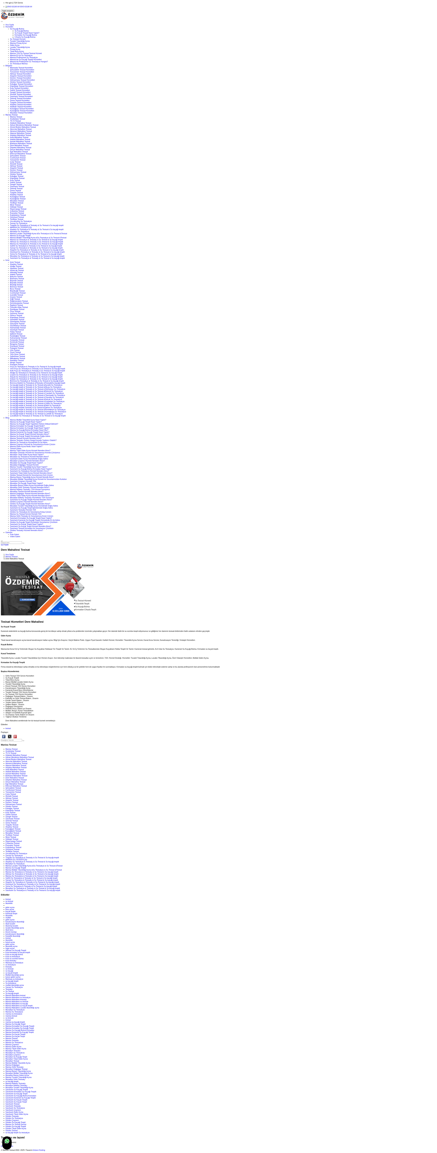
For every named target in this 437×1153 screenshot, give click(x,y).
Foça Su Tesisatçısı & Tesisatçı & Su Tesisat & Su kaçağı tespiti (35, 367)
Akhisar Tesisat (16, 166)
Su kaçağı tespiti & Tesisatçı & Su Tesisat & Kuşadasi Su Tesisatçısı (37, 401)
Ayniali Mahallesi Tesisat (20, 141)
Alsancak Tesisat (17, 270)
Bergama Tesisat (17, 344)
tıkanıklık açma (11, 946)
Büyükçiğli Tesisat (17, 291)
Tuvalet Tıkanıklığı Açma (20, 41)
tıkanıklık (9, 903)
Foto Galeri (14, 534)
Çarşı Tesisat (15, 162)
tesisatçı (8, 967)
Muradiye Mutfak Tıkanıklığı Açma (19, 1073)
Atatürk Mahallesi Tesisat (20, 139)
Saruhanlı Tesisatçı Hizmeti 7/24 (23, 510)
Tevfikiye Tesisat (16, 203)
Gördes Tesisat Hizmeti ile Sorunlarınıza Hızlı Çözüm (31, 475)
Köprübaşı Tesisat (17, 178)
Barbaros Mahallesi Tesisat (21, 143)
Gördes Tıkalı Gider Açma (15, 1128)
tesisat (8, 728)
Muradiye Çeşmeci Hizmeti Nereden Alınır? (27, 461)
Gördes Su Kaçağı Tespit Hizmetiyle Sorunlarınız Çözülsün (33, 522)
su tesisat (9, 901)
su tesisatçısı (10, 965)
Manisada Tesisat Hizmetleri (21, 68)
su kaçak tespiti (11, 973)
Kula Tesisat (15, 180)
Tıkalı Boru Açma (17, 51)
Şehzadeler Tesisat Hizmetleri (22, 70)
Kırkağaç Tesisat (16, 176)
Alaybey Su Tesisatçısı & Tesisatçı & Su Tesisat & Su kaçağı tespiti (37, 229)
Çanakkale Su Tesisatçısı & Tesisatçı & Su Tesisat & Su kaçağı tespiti (38, 416)
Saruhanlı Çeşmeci (13, 1110)
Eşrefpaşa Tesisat (17, 309)
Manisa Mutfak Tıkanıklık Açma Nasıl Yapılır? (28, 420)
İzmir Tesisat (15, 262)
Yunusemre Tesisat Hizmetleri (22, 72)
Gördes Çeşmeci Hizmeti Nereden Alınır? (26, 502)
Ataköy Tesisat (16, 274)
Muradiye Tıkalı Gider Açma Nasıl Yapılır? (27, 455)
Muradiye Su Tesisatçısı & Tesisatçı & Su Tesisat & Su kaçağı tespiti (37, 256)
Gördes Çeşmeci (12, 1120)
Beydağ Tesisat (16, 285)
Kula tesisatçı (10, 961)
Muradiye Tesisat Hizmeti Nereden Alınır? (26, 491)
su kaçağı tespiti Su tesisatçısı (17, 1133)
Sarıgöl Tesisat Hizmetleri (20, 92)
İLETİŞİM (4, 545)
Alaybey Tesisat (16, 195)
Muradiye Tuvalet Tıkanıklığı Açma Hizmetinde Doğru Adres (34, 506)
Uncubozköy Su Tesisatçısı (21, 221)
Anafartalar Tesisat (17, 119)
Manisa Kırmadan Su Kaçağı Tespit (19, 1028)
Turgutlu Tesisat (16, 193)
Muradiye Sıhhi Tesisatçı (15, 1079)
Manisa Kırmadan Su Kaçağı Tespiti (19, 1026)
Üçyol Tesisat (15, 352)
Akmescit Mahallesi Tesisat (21, 131)
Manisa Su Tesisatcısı (14, 1042)
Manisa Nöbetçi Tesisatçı (15, 1083)
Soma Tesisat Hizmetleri (20, 100)
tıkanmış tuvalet (11, 926)
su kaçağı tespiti (11, 981)
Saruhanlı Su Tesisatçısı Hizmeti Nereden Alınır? (29, 471)
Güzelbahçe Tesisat (18, 326)
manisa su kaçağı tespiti (15, 1022)
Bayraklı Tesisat (16, 283)
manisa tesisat (11, 1016)
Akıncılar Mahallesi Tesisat (21, 129)
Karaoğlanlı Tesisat (17, 199)
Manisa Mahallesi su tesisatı (16, 1002)
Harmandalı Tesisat (18, 328)
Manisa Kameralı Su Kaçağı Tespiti (19, 1032)
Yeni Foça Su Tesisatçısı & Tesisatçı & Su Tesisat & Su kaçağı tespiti (37, 369)
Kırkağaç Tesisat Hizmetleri (21, 84)
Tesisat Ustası (15, 448)
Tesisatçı (9, 989)
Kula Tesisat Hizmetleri (19, 88)
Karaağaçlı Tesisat (17, 197)
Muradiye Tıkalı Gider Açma (16, 1059)
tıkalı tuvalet (10, 924)
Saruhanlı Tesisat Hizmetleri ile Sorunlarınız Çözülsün (31, 528)
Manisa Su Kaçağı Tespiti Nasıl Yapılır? (26, 422)
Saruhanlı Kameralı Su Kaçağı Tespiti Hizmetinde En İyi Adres (35, 520)
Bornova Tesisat (16, 287)
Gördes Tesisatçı (12, 1116)
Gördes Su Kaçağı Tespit (15, 1122)
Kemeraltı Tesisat (17, 342)
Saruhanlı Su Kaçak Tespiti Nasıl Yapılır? (26, 524)
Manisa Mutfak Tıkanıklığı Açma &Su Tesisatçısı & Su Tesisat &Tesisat (38, 238)
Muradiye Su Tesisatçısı (19, 231)
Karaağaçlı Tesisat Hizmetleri (22, 109)
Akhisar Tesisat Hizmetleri (20, 74)
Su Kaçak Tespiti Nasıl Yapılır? (27, 33)
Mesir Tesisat (15, 205)
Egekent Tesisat (16, 305)
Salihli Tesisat (15, 182)
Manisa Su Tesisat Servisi (15, 1124)
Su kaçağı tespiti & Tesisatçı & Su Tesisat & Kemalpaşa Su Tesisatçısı (38, 412)
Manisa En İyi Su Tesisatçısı (21, 55)
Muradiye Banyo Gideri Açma (17, 1075)
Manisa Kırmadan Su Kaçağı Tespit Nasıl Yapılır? (30, 428)
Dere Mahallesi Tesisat (19, 145)
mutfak (8, 918)
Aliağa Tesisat (15, 266)
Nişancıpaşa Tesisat (18, 209)
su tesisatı (9, 969)
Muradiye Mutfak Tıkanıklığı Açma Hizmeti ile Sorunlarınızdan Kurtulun (38, 479)
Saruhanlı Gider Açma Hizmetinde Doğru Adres (29, 459)
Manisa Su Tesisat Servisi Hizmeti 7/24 (25, 514)
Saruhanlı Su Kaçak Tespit (16, 1102)
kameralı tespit (11, 914)
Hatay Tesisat (15, 332)
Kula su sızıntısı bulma (14, 959)
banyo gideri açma (12, 977)
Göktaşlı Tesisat (16, 207)
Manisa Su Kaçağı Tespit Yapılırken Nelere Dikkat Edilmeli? (34, 424)
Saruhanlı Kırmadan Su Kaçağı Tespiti (20, 1092)
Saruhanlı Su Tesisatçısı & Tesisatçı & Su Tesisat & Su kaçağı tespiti (37, 258)
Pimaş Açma (15, 49)
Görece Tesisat (16, 315)
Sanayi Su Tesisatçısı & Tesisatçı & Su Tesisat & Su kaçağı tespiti (36, 248)
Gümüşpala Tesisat (17, 322)
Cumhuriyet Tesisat (17, 158)
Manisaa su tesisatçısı (14, 963)
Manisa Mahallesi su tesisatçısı (17, 997)
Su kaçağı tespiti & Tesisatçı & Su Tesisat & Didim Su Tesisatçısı (36, 403)
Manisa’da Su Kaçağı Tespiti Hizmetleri (26, 60)
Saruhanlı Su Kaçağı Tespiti (16, 1090)
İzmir (7, 260)
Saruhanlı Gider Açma (14, 1112)
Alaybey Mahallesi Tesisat (20, 135)
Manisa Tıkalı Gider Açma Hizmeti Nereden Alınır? (30, 451)
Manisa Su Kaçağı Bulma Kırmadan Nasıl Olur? (29, 430)
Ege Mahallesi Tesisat (19, 152)
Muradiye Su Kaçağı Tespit (16, 1057)
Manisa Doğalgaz (12, 1065)
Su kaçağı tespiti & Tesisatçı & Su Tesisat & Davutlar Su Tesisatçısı (37, 397)
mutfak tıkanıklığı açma (14, 985)
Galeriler (8, 532)
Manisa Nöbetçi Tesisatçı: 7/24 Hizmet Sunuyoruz (30, 489)
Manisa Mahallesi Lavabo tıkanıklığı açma (22, 1008)
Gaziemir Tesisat (16, 313)
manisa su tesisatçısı (13, 1014)
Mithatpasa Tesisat (17, 358)
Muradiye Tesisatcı (12, 1051)
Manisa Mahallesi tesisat (15, 995)
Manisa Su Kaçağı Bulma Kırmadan (19, 1030)
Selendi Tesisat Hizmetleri (20, 98)
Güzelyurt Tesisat (17, 217)
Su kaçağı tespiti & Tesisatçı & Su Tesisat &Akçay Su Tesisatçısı (35, 387)
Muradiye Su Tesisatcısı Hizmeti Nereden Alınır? (29, 457)
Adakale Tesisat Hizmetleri (21, 107)
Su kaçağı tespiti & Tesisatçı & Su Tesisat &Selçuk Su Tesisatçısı (36, 399)
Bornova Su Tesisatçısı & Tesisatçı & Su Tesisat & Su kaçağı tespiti (37, 381)
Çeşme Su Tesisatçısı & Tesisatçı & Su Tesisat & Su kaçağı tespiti (36, 375)
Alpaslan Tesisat (16, 268)
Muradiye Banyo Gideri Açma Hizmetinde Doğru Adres (32, 485)
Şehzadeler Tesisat (17, 156)
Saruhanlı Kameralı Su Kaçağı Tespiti (20, 1098)
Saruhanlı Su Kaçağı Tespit (16, 1094)
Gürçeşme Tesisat (17, 324)
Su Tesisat (9, 991)
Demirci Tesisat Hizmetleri (20, 78)
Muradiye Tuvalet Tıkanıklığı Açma (19, 1088)
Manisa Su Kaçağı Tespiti (20, 236)
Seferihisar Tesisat (17, 356)
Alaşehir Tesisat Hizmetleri (21, 76)
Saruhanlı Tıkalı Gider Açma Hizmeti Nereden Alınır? (31, 473)
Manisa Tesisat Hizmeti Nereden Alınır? (26, 438)
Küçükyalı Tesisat (17, 346)
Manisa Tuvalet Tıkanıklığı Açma (18, 1077)
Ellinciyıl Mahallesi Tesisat (20, 154)
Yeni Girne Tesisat (17, 354)
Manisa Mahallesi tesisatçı (16, 999)
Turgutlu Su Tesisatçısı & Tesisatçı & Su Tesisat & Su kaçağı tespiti (37, 225)
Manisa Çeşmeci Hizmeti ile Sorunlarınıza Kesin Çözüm (32, 444)
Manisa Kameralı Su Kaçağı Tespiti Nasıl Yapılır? (30, 432)
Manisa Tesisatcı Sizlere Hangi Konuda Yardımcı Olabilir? (33, 440)
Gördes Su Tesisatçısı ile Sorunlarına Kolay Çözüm (30, 512)
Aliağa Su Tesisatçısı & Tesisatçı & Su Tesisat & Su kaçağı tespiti (36, 373)
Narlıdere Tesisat (17, 360)
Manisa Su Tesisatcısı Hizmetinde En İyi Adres (28, 442)
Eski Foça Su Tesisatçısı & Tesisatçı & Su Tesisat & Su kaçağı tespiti (37, 371)
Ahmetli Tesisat (16, 164)
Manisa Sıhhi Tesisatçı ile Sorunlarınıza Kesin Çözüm (31, 516)
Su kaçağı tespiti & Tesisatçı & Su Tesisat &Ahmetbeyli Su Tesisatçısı (38, 410)
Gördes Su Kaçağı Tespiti (15, 1126)
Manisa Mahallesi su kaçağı (16, 1004)
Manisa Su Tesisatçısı (14, 1012)
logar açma (9, 948)
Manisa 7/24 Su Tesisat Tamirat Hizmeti (26, 53)
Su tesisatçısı (10, 983)
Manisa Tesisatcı (12, 1040)
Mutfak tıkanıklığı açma (14, 975)
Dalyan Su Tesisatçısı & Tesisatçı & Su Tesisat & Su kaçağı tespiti (36, 379)
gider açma (9, 907)
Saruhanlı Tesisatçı (13, 1106)
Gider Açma (14, 45)
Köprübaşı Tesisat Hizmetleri (21, 86)
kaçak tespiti (10, 911)
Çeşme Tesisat (16, 297)
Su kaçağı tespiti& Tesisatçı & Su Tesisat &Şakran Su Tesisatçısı (36, 408)
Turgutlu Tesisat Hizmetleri (20, 102)
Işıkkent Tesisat (16, 334)
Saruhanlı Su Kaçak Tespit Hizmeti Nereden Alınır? (30, 526)
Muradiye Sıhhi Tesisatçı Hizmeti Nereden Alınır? (29, 487)
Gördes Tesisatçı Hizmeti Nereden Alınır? (26, 530)
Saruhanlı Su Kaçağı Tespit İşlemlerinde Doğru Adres (31, 508)
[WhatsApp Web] (7, 1143)
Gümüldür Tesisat (17, 319)
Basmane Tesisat (17, 279)
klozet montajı (11, 932)
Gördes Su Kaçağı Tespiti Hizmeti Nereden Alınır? (30, 504)
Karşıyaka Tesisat (17, 340)
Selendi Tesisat (16, 188)
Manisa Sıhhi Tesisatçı (14, 1067)
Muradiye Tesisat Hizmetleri (21, 113)
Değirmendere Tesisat (19, 301)
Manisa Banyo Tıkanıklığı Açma (18, 1071)
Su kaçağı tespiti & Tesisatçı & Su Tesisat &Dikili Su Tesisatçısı (35, 405)
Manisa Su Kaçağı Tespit (15, 1024)
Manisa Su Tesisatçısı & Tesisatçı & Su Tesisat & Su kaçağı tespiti (36, 240)
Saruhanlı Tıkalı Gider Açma (16, 1114)
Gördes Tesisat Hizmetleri (20, 82)
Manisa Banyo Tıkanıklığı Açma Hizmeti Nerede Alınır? (32, 477)
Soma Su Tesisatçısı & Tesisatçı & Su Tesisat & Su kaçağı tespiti (36, 254)
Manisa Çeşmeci (12, 1045)
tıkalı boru (9, 930)
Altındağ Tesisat (16, 272)
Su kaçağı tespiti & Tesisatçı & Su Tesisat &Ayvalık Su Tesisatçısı (36, 385)
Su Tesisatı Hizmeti (17, 39)
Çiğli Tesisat (15, 299)
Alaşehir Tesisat (16, 168)
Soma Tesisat (15, 191)
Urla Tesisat (15, 350)
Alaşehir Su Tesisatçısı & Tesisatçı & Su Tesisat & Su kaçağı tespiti (37, 250)
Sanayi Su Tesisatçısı (18, 223)
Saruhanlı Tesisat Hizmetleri (21, 96)
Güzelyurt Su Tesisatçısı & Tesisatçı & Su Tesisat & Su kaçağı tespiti (37, 252)
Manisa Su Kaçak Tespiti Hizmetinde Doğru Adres (30, 436)
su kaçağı (9, 971)
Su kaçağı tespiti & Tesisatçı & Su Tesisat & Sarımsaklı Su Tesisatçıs (37, 395)
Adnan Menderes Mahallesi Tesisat (24, 125)
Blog (7, 418)
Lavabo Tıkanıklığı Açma (20, 47)
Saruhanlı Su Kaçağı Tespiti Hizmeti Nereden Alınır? (31, 500)
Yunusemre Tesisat (17, 160)
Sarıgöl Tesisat (16, 184)
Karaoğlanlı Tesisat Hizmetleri (22, 111)
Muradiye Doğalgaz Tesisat (16, 1069)
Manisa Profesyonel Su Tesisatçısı (24, 57)
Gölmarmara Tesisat (18, 172)
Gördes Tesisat (16, 174)
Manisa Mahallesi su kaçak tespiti (19, 1006)
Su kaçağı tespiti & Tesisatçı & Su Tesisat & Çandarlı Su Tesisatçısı (37, 393)
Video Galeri (15, 536)
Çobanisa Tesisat (17, 211)
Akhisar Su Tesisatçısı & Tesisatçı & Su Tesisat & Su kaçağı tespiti (36, 242)
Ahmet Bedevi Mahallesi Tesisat (23, 127)
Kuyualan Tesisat (17, 213)
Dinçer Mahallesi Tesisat (20, 150)
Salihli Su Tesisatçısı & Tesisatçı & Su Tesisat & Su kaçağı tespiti (36, 246)
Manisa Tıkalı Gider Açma (15, 1049)
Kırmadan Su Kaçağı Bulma (26, 35)
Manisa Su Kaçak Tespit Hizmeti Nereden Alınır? (29, 434)
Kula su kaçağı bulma (14, 954)
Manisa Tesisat (11, 115)
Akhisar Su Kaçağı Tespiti (15, 950)
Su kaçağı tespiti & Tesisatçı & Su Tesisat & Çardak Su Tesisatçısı (36, 414)
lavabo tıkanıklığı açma (14, 928)
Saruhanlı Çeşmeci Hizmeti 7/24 (23, 481)
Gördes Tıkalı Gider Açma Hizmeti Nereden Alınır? (30, 496)
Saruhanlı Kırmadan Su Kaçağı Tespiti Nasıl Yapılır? (31, 518)
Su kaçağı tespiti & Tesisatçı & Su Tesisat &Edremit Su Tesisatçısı (36, 391)
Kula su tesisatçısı (12, 956)
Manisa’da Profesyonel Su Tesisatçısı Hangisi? (29, 62)
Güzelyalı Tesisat (17, 330)
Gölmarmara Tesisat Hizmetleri (22, 80)
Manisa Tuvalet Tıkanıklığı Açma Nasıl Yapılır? (28, 467)
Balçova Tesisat (16, 277)
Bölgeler (8, 66)
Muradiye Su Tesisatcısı (15, 1053)
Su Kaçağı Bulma (17, 29)
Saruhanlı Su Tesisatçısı (15, 1108)
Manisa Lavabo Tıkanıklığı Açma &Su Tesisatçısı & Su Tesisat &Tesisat (38, 234)
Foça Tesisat (15, 311)
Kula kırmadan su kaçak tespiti (17, 952)
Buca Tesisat (15, 289)
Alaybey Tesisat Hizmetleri (20, 105)
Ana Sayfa (9, 25)
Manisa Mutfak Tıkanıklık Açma (17, 1063)
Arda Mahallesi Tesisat (19, 137)
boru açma (9, 909)
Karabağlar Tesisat (17, 336)
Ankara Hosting (39, 1150)
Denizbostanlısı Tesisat (19, 303)
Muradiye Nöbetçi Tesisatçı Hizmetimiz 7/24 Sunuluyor (32, 498)
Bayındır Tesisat (16, 281)
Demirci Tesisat (16, 170)
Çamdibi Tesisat (16, 295)
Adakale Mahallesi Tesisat (20, 123)
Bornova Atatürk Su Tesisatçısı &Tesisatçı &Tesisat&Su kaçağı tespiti (37, 383)
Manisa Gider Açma (13, 1047)
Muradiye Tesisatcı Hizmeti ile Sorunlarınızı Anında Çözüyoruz (35, 453)
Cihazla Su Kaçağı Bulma (25, 37)
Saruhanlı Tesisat (17, 186)
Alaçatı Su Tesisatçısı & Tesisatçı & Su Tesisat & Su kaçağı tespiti (36, 377)
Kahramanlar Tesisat (18, 338)
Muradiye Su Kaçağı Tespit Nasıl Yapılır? (26, 463)
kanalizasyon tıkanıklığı (14, 922)
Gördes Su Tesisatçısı (14, 1118)
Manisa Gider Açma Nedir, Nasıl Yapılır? (26, 446)
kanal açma (10, 942)
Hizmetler (9, 27)
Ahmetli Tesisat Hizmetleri (20, 94)
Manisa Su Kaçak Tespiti (15, 1034)
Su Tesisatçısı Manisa (19, 64)
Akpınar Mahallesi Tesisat (20, 133)
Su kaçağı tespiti (12, 993)
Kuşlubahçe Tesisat (18, 215)
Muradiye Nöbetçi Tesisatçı (16, 1085)
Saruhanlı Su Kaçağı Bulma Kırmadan (20, 1096)
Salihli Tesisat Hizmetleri (20, 90)
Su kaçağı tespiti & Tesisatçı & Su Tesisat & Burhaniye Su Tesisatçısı (37, 389)
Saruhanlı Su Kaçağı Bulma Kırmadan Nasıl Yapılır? (31, 469)
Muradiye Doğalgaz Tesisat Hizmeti (24, 465)
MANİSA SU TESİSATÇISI (21, 227)
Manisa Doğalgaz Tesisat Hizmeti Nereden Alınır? (30, 494)
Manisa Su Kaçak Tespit (15, 1036)
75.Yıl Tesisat (15, 121)
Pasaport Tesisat (16, 348)
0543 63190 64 (25, 7)
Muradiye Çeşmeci (13, 1055)
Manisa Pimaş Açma (18, 43)
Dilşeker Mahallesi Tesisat (20, 148)
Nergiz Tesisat (16, 362)
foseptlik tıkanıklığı (12, 936)
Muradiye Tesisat (17, 201)
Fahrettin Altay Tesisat (19, 307)
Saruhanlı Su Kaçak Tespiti (16, 1100)
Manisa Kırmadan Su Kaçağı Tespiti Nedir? (27, 426)
